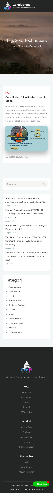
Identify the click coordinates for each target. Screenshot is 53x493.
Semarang (26, 392)
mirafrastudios (36, 489)
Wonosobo (26, 412)
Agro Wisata (14, 287)
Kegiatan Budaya (16, 305)
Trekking (26, 442)
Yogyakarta (26, 397)
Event (8, 93)
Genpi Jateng (21, 4)
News (11, 314)
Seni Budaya (14, 318)
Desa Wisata (14, 291)
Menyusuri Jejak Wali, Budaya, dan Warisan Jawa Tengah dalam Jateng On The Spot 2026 (26, 256)
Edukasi (26, 432)
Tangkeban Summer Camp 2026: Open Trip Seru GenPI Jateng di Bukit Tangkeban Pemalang (26, 241)
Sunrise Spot (26, 427)
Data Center (26, 467)
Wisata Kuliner (15, 332)
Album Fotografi (26, 471)
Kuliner (11, 309)
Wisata (12, 327)
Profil (26, 462)
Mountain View (26, 446)
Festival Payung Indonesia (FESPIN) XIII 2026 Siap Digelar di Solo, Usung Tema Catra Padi (24, 214)
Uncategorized (15, 323)
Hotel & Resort (15, 300)
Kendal (26, 407)
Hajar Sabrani (24, 157)
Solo (26, 402)
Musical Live (26, 437)
